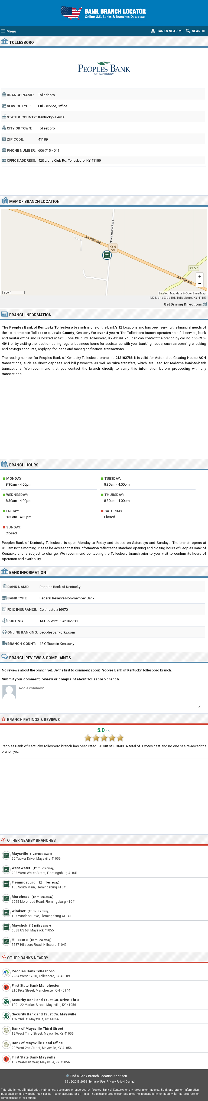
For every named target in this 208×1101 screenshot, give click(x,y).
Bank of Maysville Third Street (37, 1029)
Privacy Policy (115, 1081)
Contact (130, 1081)
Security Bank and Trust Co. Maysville (44, 1014)
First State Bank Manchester (36, 985)
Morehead (21, 897)
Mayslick (19, 925)
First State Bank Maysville (34, 1057)
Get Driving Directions (183, 304)
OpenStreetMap (196, 293)
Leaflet (163, 293)
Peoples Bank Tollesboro (33, 971)
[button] (104, 252)
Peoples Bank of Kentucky (60, 587)
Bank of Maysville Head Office (37, 1043)
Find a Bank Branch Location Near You (98, 1076)
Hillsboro (20, 940)
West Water (21, 868)
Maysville (20, 854)
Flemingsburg (23, 882)
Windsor (19, 911)
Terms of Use (97, 1081)
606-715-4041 (48, 150)
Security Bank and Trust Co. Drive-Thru (45, 1000)
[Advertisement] (104, 180)
